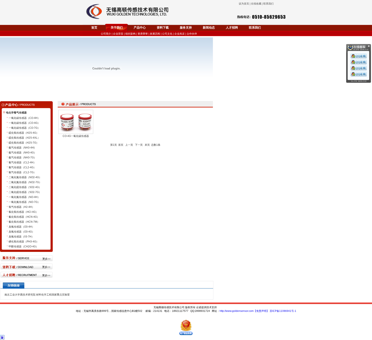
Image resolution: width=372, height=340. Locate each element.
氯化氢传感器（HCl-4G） (23, 211)
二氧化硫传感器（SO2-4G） (25, 187)
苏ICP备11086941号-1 (283, 310)
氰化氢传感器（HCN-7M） (24, 221)
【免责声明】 (261, 310)
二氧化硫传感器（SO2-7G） (25, 192)
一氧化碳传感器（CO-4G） (24, 122)
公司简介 (106, 33)
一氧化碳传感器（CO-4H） (24, 117)
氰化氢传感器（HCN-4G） (24, 216)
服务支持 (186, 27)
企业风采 (179, 33)
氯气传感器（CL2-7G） (22, 172)
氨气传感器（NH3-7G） (22, 157)
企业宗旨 (118, 33)
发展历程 (155, 33)
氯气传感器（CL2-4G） (22, 167)
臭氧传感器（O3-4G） (21, 231)
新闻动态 (209, 27)
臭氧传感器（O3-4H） (21, 226)
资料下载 (163, 27)
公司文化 (167, 33)
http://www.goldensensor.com (237, 310)
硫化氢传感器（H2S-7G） (24, 142)
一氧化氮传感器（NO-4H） (24, 197)
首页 (94, 27)
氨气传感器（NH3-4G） (22, 152)
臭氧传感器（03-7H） (21, 236)
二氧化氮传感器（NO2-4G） (25, 177)
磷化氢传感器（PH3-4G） (24, 241)
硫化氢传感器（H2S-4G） (24, 132)
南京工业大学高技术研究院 (20, 294)
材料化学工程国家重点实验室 (53, 294)
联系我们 (255, 27)
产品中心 (140, 27)
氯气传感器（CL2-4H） (22, 162)
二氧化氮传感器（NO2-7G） (25, 182)
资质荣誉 (143, 33)
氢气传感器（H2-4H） (21, 206)
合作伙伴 (192, 33)
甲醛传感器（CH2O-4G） (23, 246)
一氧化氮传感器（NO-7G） (24, 202)
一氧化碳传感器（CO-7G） (24, 127)
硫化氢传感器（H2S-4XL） (24, 137)
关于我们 (117, 27)
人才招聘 (232, 27)
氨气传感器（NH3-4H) (22, 147)
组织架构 (130, 33)
